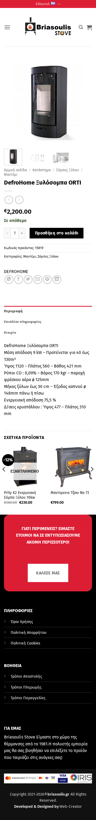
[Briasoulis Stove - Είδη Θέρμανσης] (48, 27)
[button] (7, 27)
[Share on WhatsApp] (9, 279)
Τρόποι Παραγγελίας (28, 698)
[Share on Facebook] (18, 279)
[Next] (92, 480)
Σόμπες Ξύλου (67, 170)
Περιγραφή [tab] (13, 311)
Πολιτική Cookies (25, 643)
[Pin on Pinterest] (47, 279)
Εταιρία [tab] (10, 333)
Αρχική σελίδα (15, 170)
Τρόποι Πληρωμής (26, 687)
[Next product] (9, 200)
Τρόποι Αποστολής (26, 676)
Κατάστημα (42, 170)
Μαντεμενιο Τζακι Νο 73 (70, 492)
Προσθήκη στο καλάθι (56, 233)
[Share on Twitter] (28, 279)
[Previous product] (19, 200)
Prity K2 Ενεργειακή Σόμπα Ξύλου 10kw (20, 495)
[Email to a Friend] (37, 279)
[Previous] (4, 480)
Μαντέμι (10, 174)
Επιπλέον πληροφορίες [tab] (22, 322)
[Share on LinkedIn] (57, 279)
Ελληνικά (43, 4)
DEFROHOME (16, 271)
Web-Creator (70, 806)
